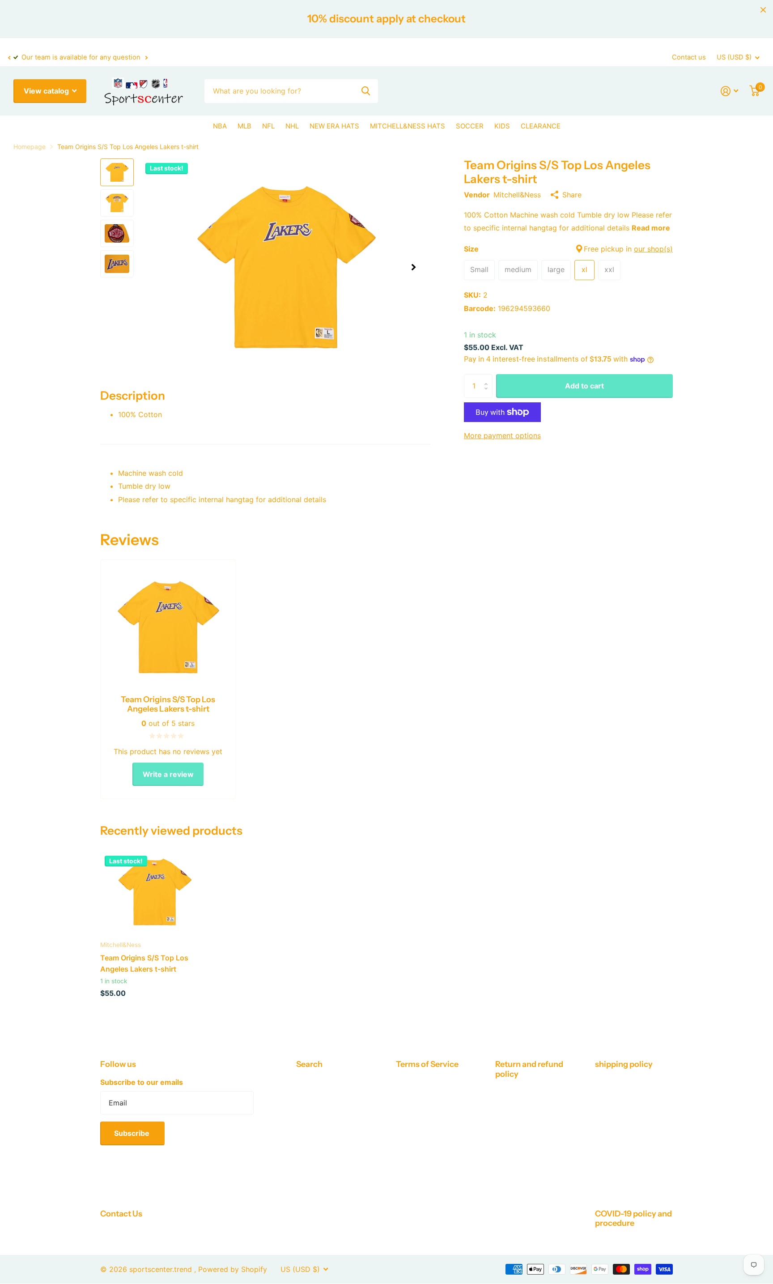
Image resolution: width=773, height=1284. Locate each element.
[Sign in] (730, 91)
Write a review (168, 774)
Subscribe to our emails (141, 1082)
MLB (244, 126)
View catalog (47, 90)
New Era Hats (334, 126)
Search (309, 1064)
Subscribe (132, 1133)
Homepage (29, 146)
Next (146, 57)
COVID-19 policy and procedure (633, 1218)
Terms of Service (427, 1064)
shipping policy (624, 1064)
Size (568, 248)
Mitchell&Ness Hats (407, 126)
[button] (8, 57)
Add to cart (584, 385)
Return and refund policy (529, 1069)
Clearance (541, 126)
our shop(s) (653, 248)
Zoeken (365, 91)
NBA (220, 126)
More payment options (502, 435)
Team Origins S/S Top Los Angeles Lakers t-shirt (144, 963)
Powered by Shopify (232, 1269)
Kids (502, 126)
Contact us (689, 57)
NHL (292, 126)
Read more (651, 227)
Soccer (470, 126)
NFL (268, 126)
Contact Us (121, 1214)
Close (763, 10)
